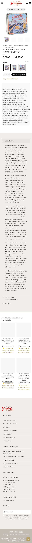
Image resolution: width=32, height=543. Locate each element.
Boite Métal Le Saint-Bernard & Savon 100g (24, 341)
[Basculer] (3, 141)
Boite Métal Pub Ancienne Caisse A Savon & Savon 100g (24, 377)
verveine (19, 235)
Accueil (5, 45)
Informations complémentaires (11, 298)
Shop (10, 45)
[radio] (7, 67)
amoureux (8, 275)
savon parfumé (10, 195)
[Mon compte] (27, 3)
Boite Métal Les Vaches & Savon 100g (8, 376)
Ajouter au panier (19, 75)
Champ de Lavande (18, 148)
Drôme (9, 249)
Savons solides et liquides (21, 45)
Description (9, 141)
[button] (2, 3)
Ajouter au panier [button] (8, 346)
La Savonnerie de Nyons (13, 150)
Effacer (27, 61)
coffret (18, 187)
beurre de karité (21, 208)
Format (5, 62)
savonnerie (12, 247)
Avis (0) (7, 304)
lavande (20, 230)
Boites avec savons (10, 47)
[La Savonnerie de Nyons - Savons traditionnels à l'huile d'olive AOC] (16, 3)
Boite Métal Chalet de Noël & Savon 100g (8, 341)
